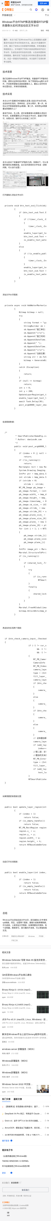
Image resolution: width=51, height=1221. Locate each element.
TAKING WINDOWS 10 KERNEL (15, 1161)
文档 (4, 1196)
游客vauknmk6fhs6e (9, 982)
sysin (4, 997)
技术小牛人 (6, 1065)
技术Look (5, 967)
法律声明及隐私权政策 (10, 1205)
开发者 (41, 936)
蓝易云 (4, 1042)
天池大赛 (19, 1196)
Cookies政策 (24, 1205)
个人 (47, 15)
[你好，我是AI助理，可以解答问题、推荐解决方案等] (36, 9)
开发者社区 (11, 1196)
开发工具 (14, 940)
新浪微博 (14, 1182)
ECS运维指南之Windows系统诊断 (16, 1166)
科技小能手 (6, 1053)
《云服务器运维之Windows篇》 (15, 1156)
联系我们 (25, 1190)
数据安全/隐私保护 (17, 936)
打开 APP (43, 3)
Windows (31, 936)
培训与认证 (27, 1196)
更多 (4, 1172)
